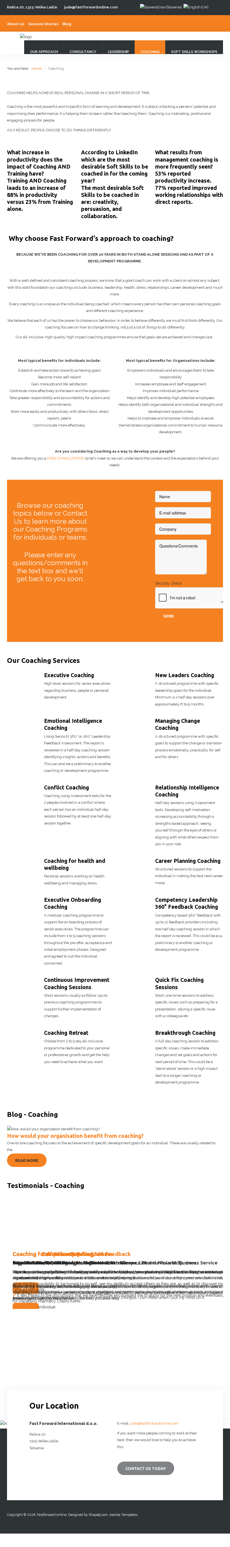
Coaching (150, 52)
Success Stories (43, 24)
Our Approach (44, 52)
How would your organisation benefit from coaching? (75, 1136)
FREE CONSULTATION (65, 458)
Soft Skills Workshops (194, 52)
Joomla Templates (123, 1515)
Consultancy (83, 52)
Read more (26, 1160)
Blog (67, 24)
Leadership (118, 52)
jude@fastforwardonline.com (91, 7)
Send (168, 616)
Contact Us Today (145, 1468)
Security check (168, 583)
